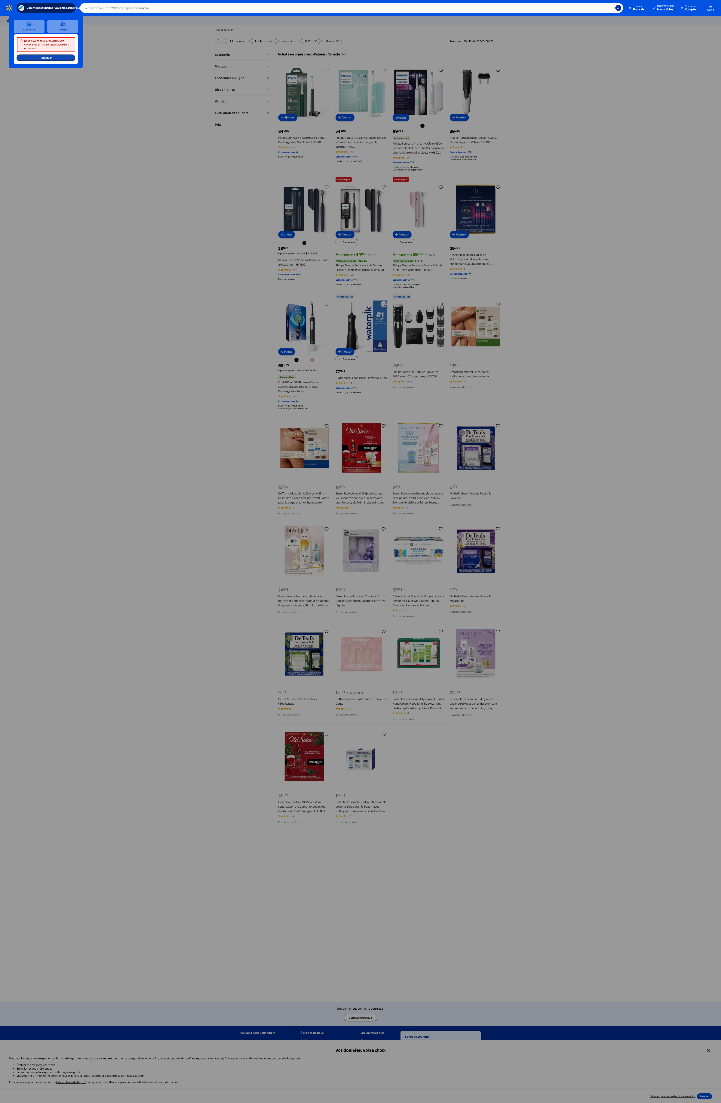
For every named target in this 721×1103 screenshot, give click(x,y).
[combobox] (351, 8)
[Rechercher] (618, 8)
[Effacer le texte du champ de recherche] (609, 8)
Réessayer (46, 57)
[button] (663, 8)
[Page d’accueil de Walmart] (9, 8)
